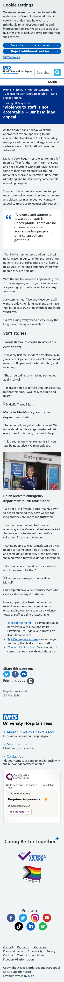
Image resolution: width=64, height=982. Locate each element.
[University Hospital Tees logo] (27, 719)
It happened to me (20, 622)
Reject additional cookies (30, 51)
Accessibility (35, 951)
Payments (23, 947)
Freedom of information (18, 959)
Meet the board (19, 744)
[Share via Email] (23, 673)
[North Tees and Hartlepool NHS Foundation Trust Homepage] (17, 70)
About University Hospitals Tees (30, 732)
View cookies (11, 57)
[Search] (57, 72)
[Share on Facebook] (15, 673)
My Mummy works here (23, 639)
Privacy (51, 951)
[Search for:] (44, 72)
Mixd (31, 976)
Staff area (39, 947)
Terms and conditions (30, 955)
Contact (8, 947)
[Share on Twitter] (6, 673)
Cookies (8, 955)
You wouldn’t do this (21, 647)
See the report (17, 811)
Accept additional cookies (30, 45)
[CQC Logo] (17, 779)
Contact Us (15, 756)
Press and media (13, 951)
